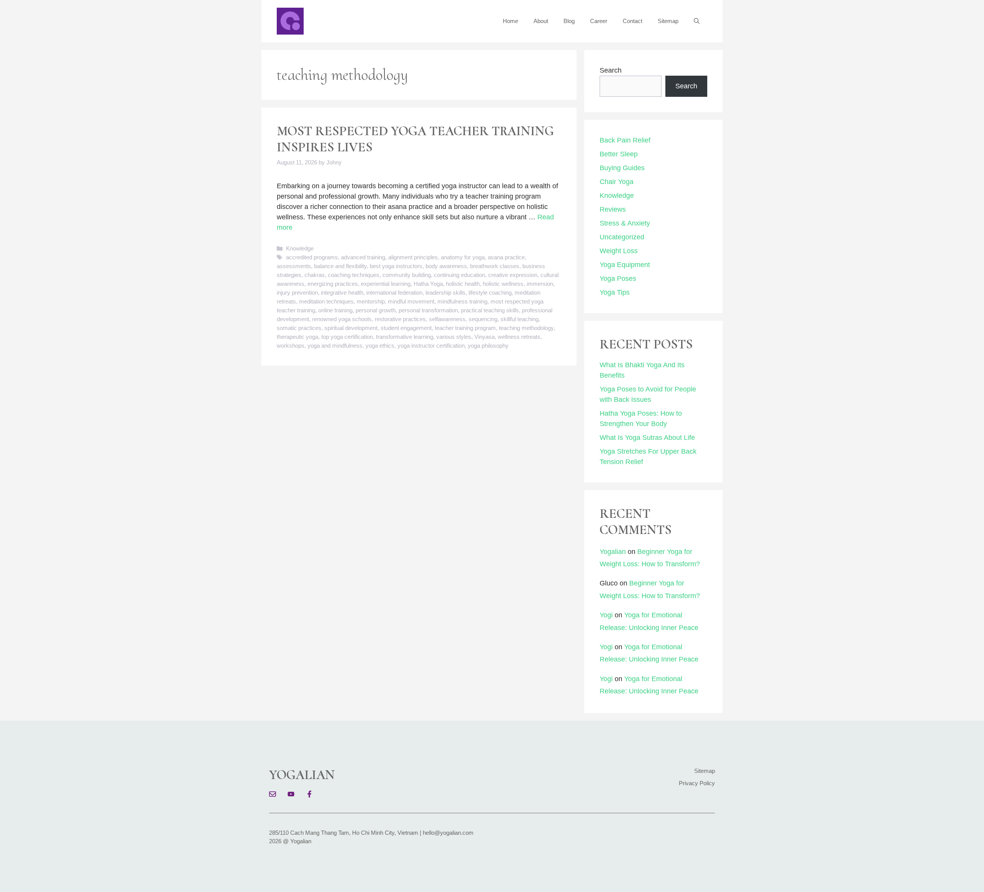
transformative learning (404, 336)
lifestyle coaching (490, 292)
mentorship (371, 301)
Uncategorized (622, 237)
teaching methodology (526, 328)
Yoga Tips (615, 292)
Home (510, 21)
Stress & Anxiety (625, 223)
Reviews (613, 209)
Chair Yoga (616, 182)
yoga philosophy (488, 345)
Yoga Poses (618, 278)
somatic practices (299, 328)
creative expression (512, 275)
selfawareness (447, 319)
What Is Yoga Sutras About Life (647, 437)
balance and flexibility (340, 266)
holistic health (463, 283)
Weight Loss (619, 251)
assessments (294, 266)
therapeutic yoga (297, 336)
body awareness (446, 266)
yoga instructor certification (431, 345)
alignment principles (413, 257)
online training (335, 310)
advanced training (363, 257)
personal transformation (428, 310)
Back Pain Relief (625, 140)
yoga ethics (380, 345)
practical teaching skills (490, 310)
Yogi (606, 615)
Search (611, 70)
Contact (632, 21)
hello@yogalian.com (448, 832)
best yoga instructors (396, 266)
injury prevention (297, 292)
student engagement (406, 328)
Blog (569, 21)
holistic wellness (503, 283)
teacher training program (465, 328)
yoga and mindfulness (335, 345)
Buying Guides (622, 168)
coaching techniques (353, 275)
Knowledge (300, 248)
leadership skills (445, 292)
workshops (290, 345)
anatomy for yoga (463, 257)
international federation (394, 292)
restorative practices (400, 319)
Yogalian (613, 551)
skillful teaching (519, 319)
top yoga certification (347, 336)
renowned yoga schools (342, 319)
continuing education (459, 275)
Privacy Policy (697, 783)
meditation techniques (326, 301)
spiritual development (350, 328)
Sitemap (668, 21)
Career (598, 21)
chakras (314, 275)
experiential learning (386, 283)
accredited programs (312, 257)
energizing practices (333, 283)
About (541, 21)
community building (406, 275)
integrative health (342, 292)
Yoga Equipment (625, 265)
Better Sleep (619, 154)
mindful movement (411, 301)
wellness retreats (519, 336)
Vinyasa (484, 336)
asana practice (506, 257)
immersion (540, 283)
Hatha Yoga (428, 283)
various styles (453, 336)
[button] (696, 21)
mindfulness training (462, 301)
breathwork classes (494, 266)
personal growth (376, 310)
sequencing (483, 319)
